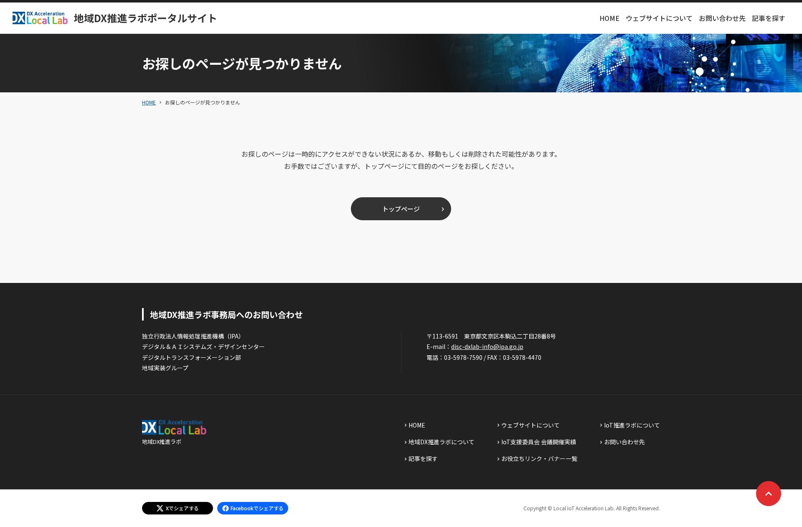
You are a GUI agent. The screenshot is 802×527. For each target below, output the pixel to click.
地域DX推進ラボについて (442, 442)
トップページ (401, 208)
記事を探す (768, 18)
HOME (609, 18)
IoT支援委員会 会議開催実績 (538, 442)
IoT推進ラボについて (632, 425)
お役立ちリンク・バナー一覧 (539, 458)
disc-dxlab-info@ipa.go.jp (487, 346)
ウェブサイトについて (659, 18)
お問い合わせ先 (722, 18)
